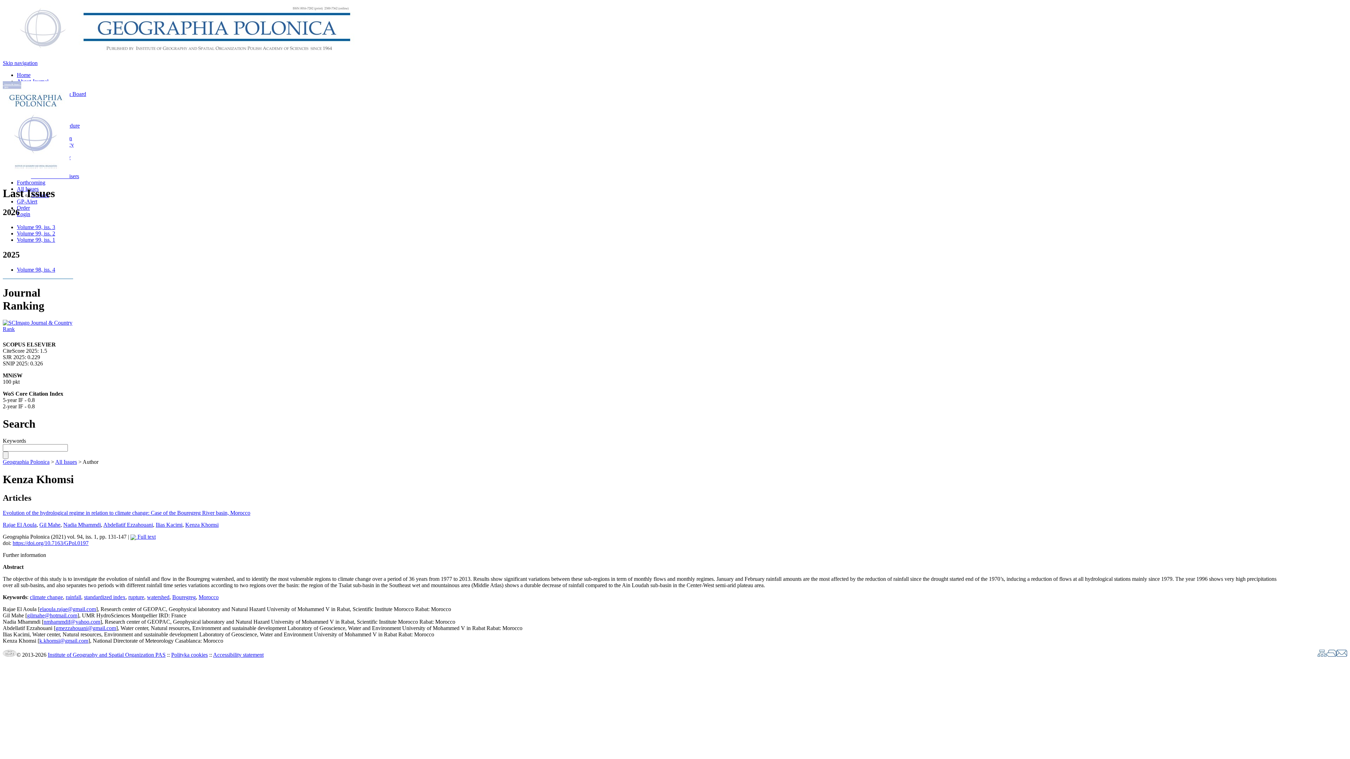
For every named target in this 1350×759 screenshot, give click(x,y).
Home (24, 75)
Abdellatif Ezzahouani (128, 525)
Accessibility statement (238, 655)
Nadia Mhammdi (82, 525)
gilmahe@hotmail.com (52, 615)
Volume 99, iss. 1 (36, 240)
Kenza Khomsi (202, 525)
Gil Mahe (49, 525)
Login (23, 214)
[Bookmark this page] (1331, 655)
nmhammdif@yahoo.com (72, 622)
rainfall (73, 597)
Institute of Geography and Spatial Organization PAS (107, 655)
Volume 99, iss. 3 (36, 227)
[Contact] (1341, 655)
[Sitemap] (1322, 655)
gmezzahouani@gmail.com (86, 628)
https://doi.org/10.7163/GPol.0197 (51, 543)
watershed (158, 597)
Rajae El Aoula (20, 525)
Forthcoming (31, 183)
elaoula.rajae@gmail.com (68, 609)
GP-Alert (27, 202)
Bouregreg (184, 597)
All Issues (66, 462)
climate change (46, 597)
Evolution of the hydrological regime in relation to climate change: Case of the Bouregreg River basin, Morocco (126, 513)
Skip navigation (20, 63)
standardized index (105, 597)
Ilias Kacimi (169, 525)
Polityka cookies (189, 655)
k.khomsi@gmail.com (63, 641)
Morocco (209, 597)
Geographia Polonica (26, 462)
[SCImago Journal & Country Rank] (38, 329)
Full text (146, 537)
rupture (136, 597)
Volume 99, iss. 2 (36, 233)
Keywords (14, 441)
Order (23, 208)
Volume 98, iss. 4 (36, 270)
